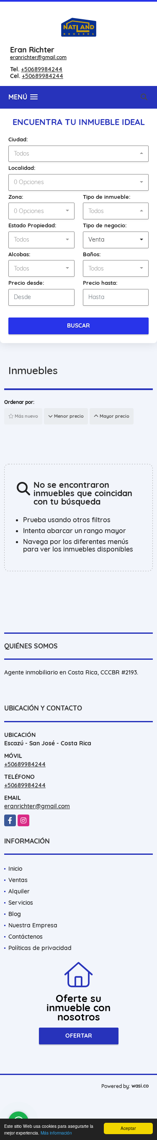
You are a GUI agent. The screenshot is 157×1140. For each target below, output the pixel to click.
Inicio (15, 868)
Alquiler (19, 891)
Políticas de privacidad (40, 948)
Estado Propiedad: (32, 225)
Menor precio (68, 416)
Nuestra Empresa (32, 925)
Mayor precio (113, 416)
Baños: (92, 254)
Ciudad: (18, 139)
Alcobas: (19, 254)
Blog (14, 914)
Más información (56, 1133)
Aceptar (128, 1128)
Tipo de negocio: (105, 225)
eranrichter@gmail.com (38, 57)
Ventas (18, 880)
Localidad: (22, 167)
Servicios (20, 902)
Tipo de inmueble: (107, 196)
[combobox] (78, 154)
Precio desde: (26, 282)
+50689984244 (41, 69)
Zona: (15, 196)
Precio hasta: (100, 282)
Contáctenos (25, 936)
